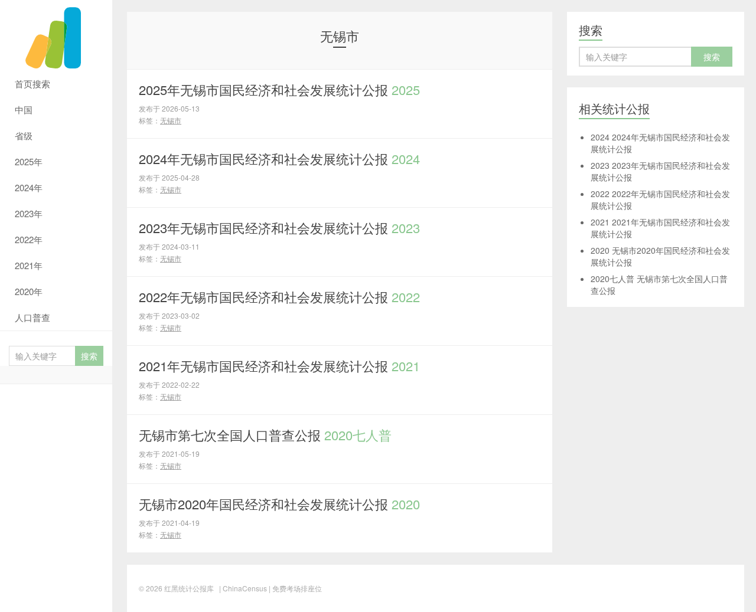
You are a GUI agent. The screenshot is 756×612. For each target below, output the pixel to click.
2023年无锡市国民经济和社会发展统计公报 (279, 227)
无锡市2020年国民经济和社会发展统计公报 (279, 504)
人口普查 (32, 317)
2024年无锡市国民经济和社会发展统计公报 (279, 158)
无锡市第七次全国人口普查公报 (265, 435)
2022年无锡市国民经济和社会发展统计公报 (279, 296)
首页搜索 (32, 83)
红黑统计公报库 (56, 35)
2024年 (29, 187)
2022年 (29, 239)
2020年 (29, 291)
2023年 (29, 213)
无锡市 (170, 120)
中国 (23, 109)
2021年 (29, 265)
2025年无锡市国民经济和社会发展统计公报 (279, 89)
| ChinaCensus (243, 588)
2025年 (29, 161)
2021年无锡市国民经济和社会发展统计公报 (279, 365)
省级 (23, 135)
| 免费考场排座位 (294, 588)
